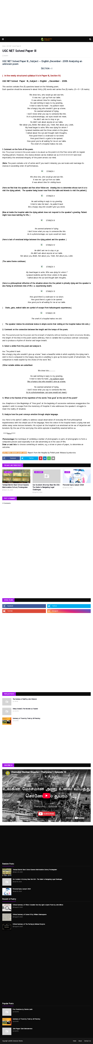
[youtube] (24, 611)
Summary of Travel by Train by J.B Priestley (26, 718)
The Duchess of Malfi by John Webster (25, 699)
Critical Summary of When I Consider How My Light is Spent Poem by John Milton (38, 905)
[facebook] (24, 606)
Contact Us (87, 1041)
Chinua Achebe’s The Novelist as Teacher (25, 709)
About (80, 1041)
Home (3, 46)
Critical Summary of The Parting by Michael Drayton (29, 924)
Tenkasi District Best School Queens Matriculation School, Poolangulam (15, 486)
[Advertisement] (46, 18)
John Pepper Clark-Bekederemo (22, 1028)
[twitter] (69, 606)
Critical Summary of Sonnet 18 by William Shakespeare (29, 914)
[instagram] (69, 611)
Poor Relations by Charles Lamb (22, 1009)
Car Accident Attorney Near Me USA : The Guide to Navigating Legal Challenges (46, 487)
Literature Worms (18, 1041)
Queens (6, 55)
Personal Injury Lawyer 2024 (73, 485)
